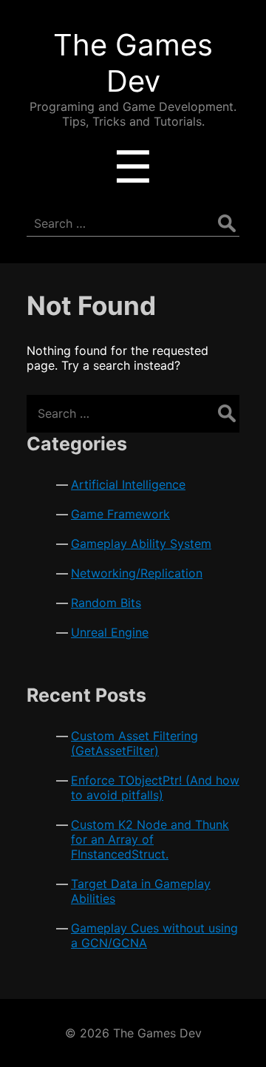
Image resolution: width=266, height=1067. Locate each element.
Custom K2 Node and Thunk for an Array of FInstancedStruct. (150, 839)
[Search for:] (133, 413)
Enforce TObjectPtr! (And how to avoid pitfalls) (155, 787)
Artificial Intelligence (128, 484)
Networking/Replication (136, 573)
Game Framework (120, 514)
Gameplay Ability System (141, 543)
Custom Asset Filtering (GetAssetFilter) (134, 743)
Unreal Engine (110, 632)
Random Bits (106, 602)
